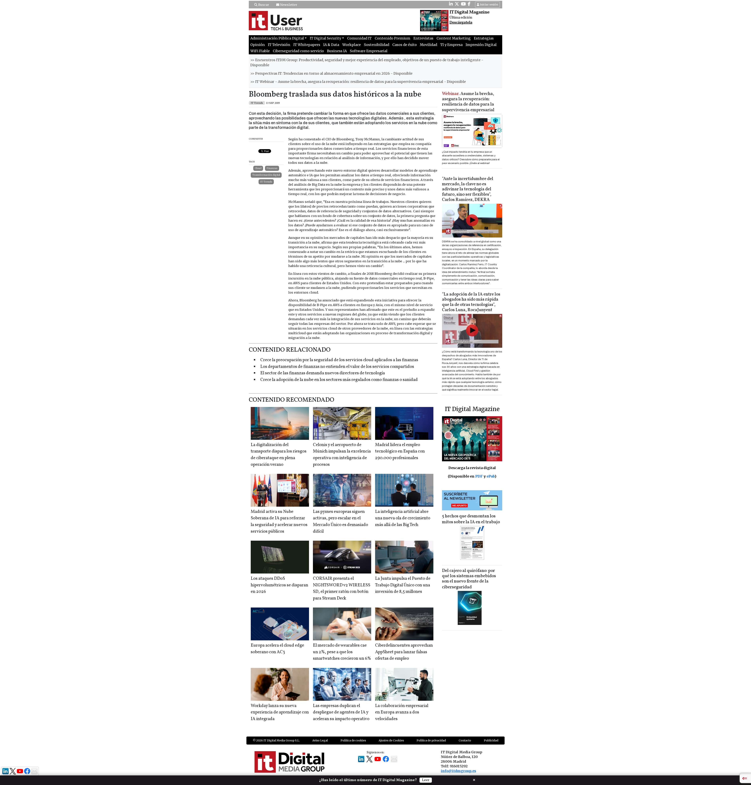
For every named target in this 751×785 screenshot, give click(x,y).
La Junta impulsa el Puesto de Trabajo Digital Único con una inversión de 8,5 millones (402, 585)
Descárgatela (460, 22)
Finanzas (272, 168)
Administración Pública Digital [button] (277, 38)
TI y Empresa (451, 45)
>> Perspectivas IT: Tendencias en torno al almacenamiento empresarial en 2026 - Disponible (331, 73)
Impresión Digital (481, 45)
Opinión (257, 45)
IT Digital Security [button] (325, 38)
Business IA (337, 51)
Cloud (258, 168)
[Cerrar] (474, 779)
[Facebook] (469, 4)
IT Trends (266, 181)
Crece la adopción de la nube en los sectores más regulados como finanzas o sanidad (339, 380)
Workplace (351, 45)
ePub (491, 476)
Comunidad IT (359, 38)
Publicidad (491, 740)
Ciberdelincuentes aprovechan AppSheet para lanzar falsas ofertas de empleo (404, 652)
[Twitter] (457, 4)
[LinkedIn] (451, 4)
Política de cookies (353, 740)
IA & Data (331, 45)
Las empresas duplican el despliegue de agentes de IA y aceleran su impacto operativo (341, 712)
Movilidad (428, 45)
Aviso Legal (320, 740)
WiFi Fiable (260, 51)
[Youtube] (463, 4)
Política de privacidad (431, 740)
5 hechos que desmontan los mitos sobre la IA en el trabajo (471, 519)
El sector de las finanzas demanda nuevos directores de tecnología (322, 373)
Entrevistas (423, 38)
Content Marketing (454, 38)
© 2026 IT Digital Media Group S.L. (276, 740)
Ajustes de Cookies (391, 740)
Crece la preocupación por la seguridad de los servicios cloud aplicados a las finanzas (339, 360)
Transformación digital (266, 174)
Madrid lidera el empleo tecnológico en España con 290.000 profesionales (400, 451)
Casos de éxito (404, 45)
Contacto (465, 740)
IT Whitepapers (306, 45)
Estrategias (484, 38)
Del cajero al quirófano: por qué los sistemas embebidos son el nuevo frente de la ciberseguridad (469, 579)
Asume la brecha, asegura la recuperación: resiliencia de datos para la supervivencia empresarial (468, 102)
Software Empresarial (368, 51)
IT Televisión (279, 45)
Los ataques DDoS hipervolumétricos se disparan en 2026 (279, 585)
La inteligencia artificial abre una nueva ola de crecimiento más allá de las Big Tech (402, 518)
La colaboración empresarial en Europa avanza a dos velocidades (401, 712)
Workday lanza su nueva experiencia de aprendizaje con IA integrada (280, 712)
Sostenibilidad (376, 45)
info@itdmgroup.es (458, 771)
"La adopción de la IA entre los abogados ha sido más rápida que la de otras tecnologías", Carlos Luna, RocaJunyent (471, 302)
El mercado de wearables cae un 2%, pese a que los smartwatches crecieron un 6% (342, 652)
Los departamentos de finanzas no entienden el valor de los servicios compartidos (337, 367)
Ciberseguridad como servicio (298, 51)
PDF (479, 476)
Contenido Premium (392, 38)
